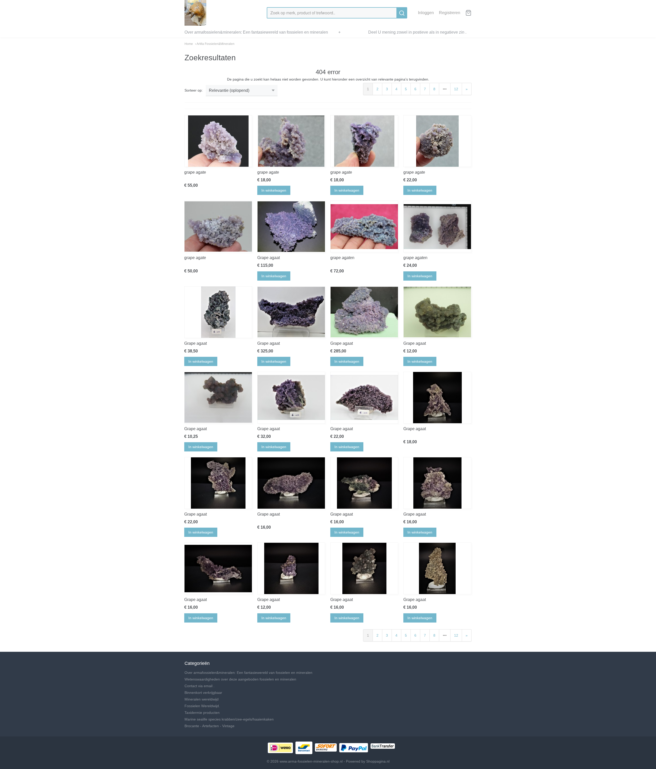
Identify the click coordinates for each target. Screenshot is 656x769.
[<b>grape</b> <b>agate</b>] (218, 141)
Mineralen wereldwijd (201, 699)
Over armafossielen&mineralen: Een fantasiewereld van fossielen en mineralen (256, 32)
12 (456, 89)
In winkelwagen (273, 190)
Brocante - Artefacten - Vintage (209, 726)
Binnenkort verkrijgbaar (203, 693)
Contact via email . (199, 686)
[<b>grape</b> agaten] (364, 226)
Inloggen (426, 13)
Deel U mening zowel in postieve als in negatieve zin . (417, 32)
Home (188, 44)
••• (445, 89)
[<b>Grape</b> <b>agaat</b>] (291, 226)
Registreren (449, 13)
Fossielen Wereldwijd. (202, 706)
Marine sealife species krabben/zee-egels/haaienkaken (229, 719)
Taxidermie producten (202, 713)
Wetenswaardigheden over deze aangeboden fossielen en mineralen (240, 679)
